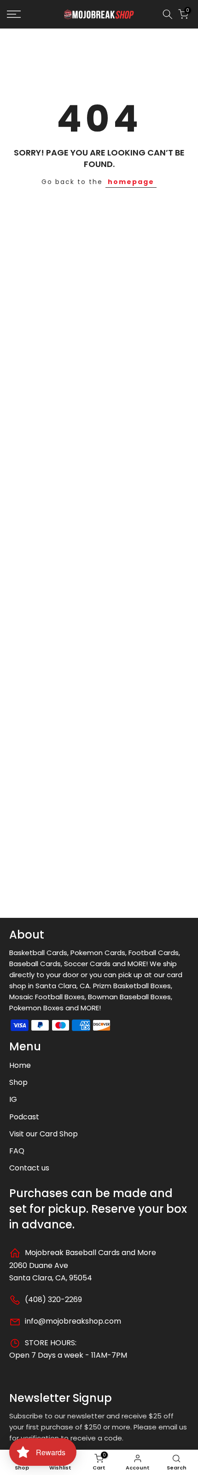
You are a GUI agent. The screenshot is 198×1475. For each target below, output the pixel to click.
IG (13, 1099)
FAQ (16, 1151)
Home (20, 1065)
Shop (18, 1082)
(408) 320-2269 (52, 1299)
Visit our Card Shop (43, 1134)
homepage (131, 181)
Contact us (29, 1168)
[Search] (168, 14)
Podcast (24, 1117)
